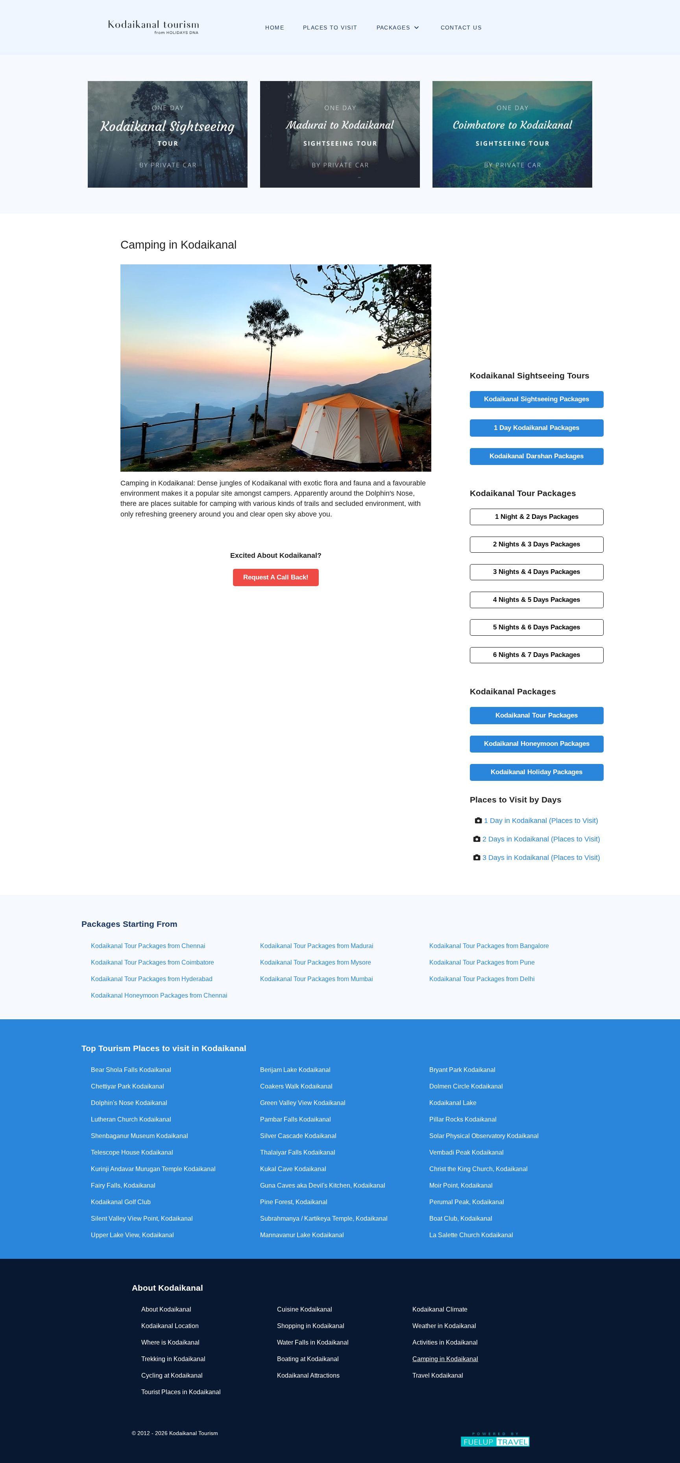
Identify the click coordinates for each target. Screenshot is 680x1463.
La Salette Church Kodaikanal (471, 1235)
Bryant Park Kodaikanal (462, 1069)
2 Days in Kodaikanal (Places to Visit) (541, 839)
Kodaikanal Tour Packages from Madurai (316, 946)
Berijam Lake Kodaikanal (295, 1069)
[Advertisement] (537, 282)
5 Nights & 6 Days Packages (536, 627)
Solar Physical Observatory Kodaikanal (484, 1136)
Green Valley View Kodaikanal (303, 1103)
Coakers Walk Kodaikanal (296, 1086)
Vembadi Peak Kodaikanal (466, 1152)
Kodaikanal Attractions (308, 1375)
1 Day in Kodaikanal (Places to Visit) (541, 821)
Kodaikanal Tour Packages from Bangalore (489, 946)
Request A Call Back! (276, 577)
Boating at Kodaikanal (308, 1359)
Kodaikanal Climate (440, 1309)
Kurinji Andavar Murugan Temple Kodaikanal (153, 1169)
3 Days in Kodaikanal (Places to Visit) (541, 858)
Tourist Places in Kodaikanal (181, 1392)
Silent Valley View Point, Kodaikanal (142, 1218)
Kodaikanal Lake (453, 1103)
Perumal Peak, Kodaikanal (466, 1202)
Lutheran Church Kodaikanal (131, 1119)
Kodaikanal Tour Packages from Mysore (315, 962)
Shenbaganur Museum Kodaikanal (139, 1136)
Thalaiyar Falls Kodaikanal (297, 1152)
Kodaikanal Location (170, 1326)
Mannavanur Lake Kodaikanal (302, 1235)
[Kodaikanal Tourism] (153, 27)
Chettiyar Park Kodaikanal (127, 1086)
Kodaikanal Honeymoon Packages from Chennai (159, 995)
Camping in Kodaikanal (445, 1359)
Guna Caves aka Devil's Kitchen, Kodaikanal (322, 1185)
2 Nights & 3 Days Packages (536, 544)
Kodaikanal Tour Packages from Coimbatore (152, 962)
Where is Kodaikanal (170, 1342)
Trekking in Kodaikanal (173, 1359)
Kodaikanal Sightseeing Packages (536, 399)
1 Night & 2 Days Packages (536, 516)
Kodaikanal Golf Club (121, 1202)
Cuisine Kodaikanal (304, 1309)
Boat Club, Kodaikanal (460, 1218)
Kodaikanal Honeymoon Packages (536, 743)
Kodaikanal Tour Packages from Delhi (482, 979)
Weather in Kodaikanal (444, 1326)
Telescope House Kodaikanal (132, 1152)
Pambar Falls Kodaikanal (295, 1119)
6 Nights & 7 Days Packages (536, 655)
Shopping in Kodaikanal (310, 1326)
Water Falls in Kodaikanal (313, 1342)
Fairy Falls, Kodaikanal (123, 1185)
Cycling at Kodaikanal (172, 1375)
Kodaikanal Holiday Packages (536, 772)
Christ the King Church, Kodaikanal (478, 1169)
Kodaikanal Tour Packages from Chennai (148, 946)
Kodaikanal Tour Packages (536, 715)
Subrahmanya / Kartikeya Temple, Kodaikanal (324, 1218)
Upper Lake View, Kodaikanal (132, 1235)
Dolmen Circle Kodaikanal (466, 1086)
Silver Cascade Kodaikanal (298, 1136)
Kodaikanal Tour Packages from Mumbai (316, 979)
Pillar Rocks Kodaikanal (463, 1119)
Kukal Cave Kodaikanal (293, 1169)
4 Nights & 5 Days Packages (536, 599)
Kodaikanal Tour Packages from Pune (482, 962)
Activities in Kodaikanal (445, 1342)
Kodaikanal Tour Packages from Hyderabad (152, 979)
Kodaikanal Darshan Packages (537, 456)
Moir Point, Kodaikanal (461, 1185)
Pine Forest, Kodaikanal (293, 1202)
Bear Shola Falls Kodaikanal (131, 1069)
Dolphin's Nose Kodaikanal (129, 1103)
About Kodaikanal (166, 1309)
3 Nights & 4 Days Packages (536, 572)
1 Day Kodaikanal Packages (536, 428)
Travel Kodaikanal (437, 1375)
